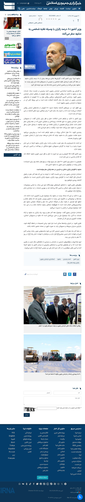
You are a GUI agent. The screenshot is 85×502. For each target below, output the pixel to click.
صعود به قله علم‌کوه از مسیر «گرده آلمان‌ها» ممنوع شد (13, 95)
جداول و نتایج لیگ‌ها (43, 460)
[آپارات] (54, 484)
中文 (13, 433)
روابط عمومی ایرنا (76, 448)
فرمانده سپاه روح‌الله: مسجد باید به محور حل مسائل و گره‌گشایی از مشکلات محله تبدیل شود (12, 146)
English (12, 436)
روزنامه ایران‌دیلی (26, 445)
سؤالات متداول (76, 442)
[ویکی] (23, 484)
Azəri (13, 442)
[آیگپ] (47, 484)
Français (11, 458)
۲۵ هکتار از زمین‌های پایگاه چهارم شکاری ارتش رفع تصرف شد (11, 80)
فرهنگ (39, 8)
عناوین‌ (74, 8)
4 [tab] (5, 14)
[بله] (51, 484)
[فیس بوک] (33, 484)
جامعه (45, 8)
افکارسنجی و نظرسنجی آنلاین (43, 434)
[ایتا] (44, 484)
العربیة (13, 439)
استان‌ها (40, 16)
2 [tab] (10, 14)
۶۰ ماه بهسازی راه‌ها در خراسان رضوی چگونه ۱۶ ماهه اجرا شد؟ (62, 374)
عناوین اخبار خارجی (61, 456)
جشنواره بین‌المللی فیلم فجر (42, 444)
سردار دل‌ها (44, 439)
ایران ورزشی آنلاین (27, 450)
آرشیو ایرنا (78, 439)
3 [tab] (8, 14)
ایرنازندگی (28, 433)
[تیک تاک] (30, 484)
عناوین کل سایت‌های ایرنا (60, 444)
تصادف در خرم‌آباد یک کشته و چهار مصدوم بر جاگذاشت (12, 129)
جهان (50, 8)
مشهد (59, 259)
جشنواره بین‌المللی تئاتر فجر (42, 469)
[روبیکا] (58, 484)
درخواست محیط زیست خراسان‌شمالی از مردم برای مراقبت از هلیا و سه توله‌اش (12, 113)
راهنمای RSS (77, 445)
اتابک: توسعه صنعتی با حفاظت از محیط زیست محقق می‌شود (13, 33)
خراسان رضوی (32, 16)
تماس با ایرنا (77, 436)
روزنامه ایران (27, 436)
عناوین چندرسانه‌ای (61, 469)
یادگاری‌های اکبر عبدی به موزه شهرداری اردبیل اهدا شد (12, 88)
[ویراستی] (37, 484)
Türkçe (12, 445)
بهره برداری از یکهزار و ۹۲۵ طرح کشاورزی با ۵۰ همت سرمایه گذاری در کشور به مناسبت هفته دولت (11, 137)
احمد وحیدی (67, 259)
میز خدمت (78, 464)
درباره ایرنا (78, 433)
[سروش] (40, 484)
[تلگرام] (65, 484)
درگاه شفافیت (76, 458)
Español (11, 448)
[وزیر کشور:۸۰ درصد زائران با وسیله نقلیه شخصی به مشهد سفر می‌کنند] (52, 57)
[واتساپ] (19, 484)
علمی (23, 8)
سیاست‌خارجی (30, 8)
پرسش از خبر (44, 451)
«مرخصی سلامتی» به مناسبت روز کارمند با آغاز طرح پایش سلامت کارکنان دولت (11, 103)
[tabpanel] (12, 29)
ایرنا (63, 3)
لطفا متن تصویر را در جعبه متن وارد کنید (69, 408)
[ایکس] (61, 484)
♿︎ (80, 497)
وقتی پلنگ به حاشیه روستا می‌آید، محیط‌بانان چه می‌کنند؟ (12, 73)
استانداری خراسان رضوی (47, 259)
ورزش (56, 8)
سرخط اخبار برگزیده (61, 437)
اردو (13, 455)
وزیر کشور (76, 259)
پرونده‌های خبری (59, 433)
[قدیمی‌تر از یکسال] (52, 305)
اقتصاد (62, 8)
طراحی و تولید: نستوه (75, 493)
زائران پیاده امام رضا (73, 263)
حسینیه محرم (44, 464)
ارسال (26, 415)
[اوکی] (26, 484)
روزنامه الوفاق (27, 439)
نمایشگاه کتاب (43, 448)
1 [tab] (13, 14)
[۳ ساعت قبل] (12, 23)
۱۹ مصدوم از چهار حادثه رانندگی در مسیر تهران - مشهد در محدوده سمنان (12, 121)
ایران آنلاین (28, 442)
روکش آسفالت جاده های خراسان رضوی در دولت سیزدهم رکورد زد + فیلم (59, 326)
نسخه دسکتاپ (42, 477)
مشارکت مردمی (76, 461)
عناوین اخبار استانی (61, 450)
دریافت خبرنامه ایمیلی (76, 469)
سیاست (68, 8)
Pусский (12, 452)
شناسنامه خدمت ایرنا (76, 453)
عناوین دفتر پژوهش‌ (61, 463)
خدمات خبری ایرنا (75, 474)
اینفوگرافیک (44, 455)
